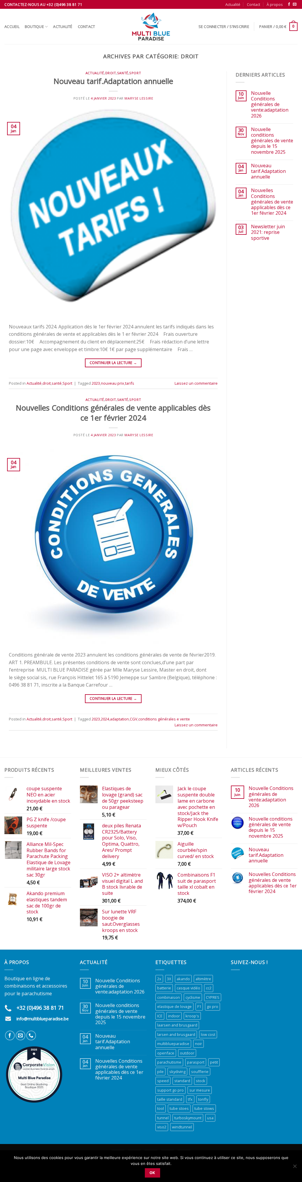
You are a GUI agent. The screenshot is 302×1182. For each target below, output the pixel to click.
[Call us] (31, 1035)
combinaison (168, 997)
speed (163, 1080)
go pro (212, 1006)
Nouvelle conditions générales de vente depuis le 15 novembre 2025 (272, 141)
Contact (253, 4)
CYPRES (212, 997)
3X (169, 978)
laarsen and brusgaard (177, 1025)
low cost (208, 1034)
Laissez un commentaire (196, 383)
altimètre (203, 978)
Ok (152, 1173)
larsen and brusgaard (176, 1034)
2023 (96, 383)
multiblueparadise (173, 1043)
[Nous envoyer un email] (294, 4)
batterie (164, 988)
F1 (199, 1006)
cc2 (208, 988)
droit (110, 73)
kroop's (192, 1016)
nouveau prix (112, 383)
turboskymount (187, 1117)
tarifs (129, 383)
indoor (174, 1016)
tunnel (163, 1117)
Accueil (11, 26)
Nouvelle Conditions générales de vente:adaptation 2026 (269, 104)
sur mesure (199, 1090)
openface (165, 1053)
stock (200, 1080)
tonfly (203, 1099)
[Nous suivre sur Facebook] (289, 4)
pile (160, 1071)
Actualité (232, 4)
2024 (105, 719)
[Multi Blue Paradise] (151, 26)
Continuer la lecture (113, 362)
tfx (190, 1099)
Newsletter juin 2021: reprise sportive (268, 232)
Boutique (34, 26)
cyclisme (193, 997)
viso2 (161, 1127)
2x (159, 978)
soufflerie (200, 1071)
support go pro (170, 1090)
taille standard (169, 1099)
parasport (195, 1062)
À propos (275, 4)
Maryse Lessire (138, 98)
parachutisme (169, 1062)
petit (214, 1062)
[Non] (295, 1168)
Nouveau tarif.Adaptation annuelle (113, 81)
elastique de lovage (174, 1006)
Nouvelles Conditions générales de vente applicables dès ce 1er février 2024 (113, 413)
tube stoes (179, 1108)
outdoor (187, 1053)
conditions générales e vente (164, 719)
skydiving (177, 1071)
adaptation (119, 719)
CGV (133, 719)
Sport (135, 73)
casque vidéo (188, 988)
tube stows (204, 1108)
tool (160, 1108)
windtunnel (182, 1127)
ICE (160, 1016)
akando (183, 978)
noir (198, 1043)
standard (182, 1080)
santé (122, 73)
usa (210, 1117)
